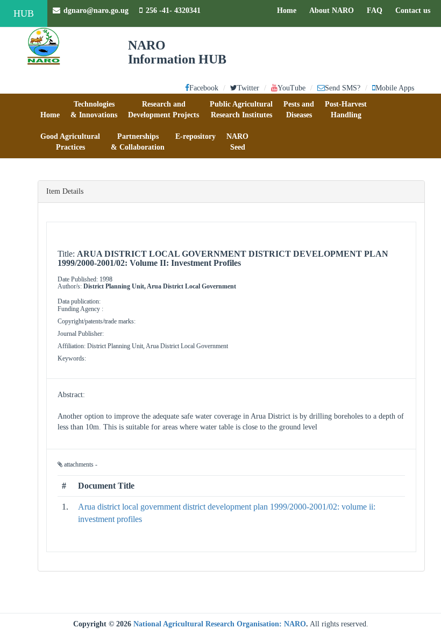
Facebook (203, 88)
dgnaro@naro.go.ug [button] (96, 10)
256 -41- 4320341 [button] (173, 10)
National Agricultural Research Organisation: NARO (219, 624)
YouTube (291, 88)
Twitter (248, 88)
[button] (50, 110)
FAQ (377, 10)
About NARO (331, 10)
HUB (23, 13)
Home (289, 10)
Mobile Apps (394, 88)
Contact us (415, 10)
